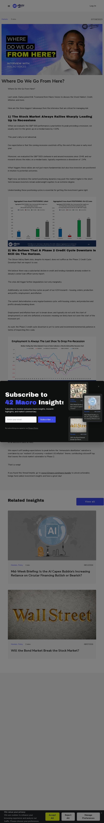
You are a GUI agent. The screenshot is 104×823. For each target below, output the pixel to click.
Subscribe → (46, 419)
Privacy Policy (33, 428)
